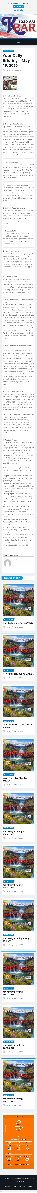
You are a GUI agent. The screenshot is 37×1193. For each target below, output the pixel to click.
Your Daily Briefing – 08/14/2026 (13, 833)
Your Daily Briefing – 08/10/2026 (13, 1046)
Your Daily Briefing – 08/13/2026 (13, 886)
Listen (14, 1186)
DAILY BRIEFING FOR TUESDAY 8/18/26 (18, 726)
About (29, 1186)
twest (8, 70)
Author (6, 555)
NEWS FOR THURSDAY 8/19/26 (18, 673)
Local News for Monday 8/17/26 (15, 779)
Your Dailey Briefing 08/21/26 (18, 623)
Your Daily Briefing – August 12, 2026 (17, 939)
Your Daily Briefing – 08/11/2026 (13, 993)
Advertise (21, 1186)
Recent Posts (14, 555)
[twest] (7, 563)
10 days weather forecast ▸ (18, 1164)
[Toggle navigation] (18, 42)
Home (7, 1186)
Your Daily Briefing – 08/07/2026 (13, 1100)
